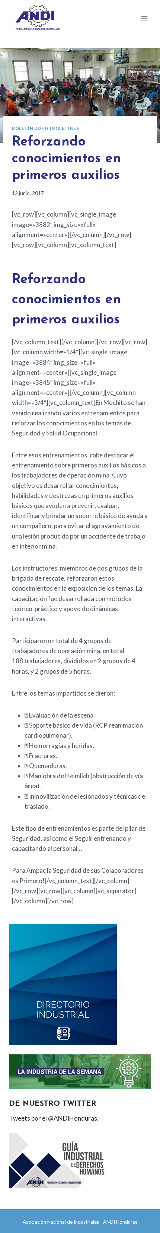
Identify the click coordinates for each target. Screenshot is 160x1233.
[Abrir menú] (144, 18)
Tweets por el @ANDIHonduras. (54, 1118)
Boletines (65, 128)
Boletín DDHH (30, 128)
